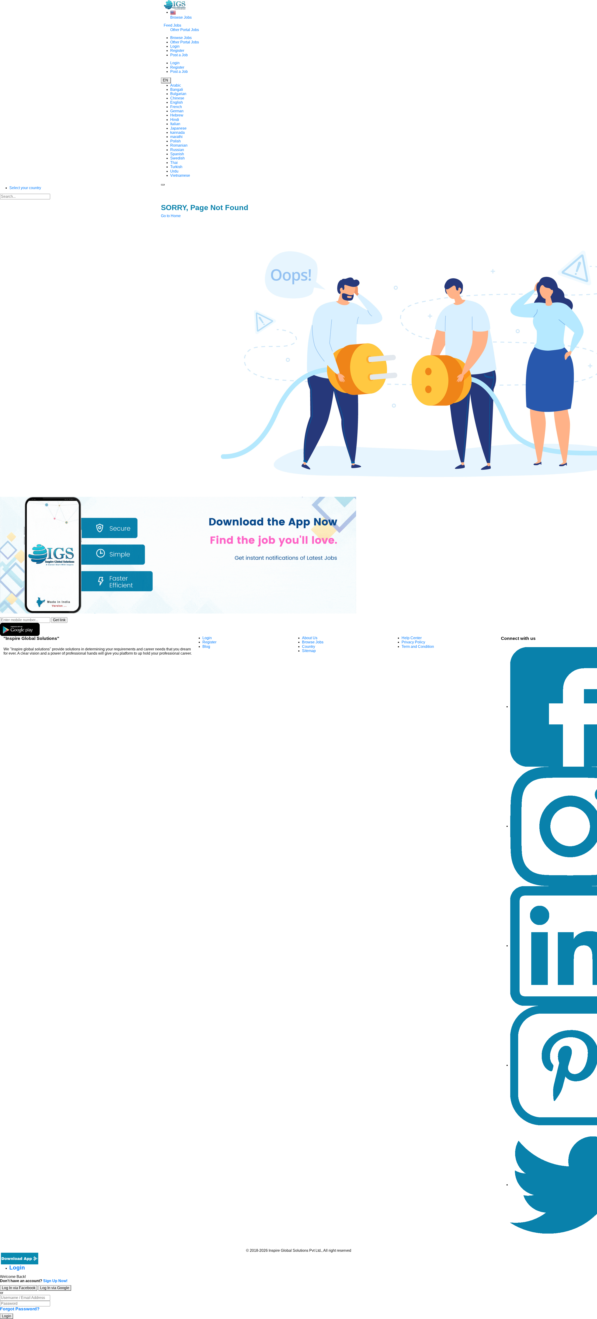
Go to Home (171, 216)
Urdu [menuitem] (174, 171)
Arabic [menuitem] (175, 85)
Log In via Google (54, 1288)
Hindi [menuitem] (174, 120)
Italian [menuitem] (175, 124)
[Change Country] (173, 12)
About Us (309, 638)
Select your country (25, 188)
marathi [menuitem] (176, 137)
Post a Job (179, 55)
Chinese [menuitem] (177, 98)
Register (177, 51)
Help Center (412, 638)
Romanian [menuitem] (178, 145)
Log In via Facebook (18, 1288)
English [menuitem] (176, 102)
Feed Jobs (172, 25)
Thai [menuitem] (174, 163)
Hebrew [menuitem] (176, 115)
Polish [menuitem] (175, 141)
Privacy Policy (413, 642)
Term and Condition (418, 647)
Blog (206, 647)
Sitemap (309, 651)
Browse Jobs (181, 17)
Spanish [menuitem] (177, 154)
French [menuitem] (176, 107)
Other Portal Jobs (184, 30)
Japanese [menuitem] (178, 128)
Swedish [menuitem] (177, 158)
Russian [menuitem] (177, 150)
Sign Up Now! (55, 1281)
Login (175, 46)
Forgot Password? (20, 1308)
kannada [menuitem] (177, 132)
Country (308, 647)
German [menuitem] (177, 111)
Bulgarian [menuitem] (178, 94)
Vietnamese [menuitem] (180, 175)
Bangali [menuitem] (176, 90)
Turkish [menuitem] (176, 167)
